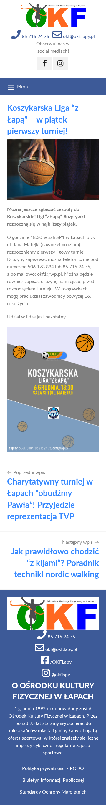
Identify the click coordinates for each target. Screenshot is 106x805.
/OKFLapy (60, 662)
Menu (23, 86)
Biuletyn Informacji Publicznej (53, 780)
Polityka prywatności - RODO (53, 768)
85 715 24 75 (35, 36)
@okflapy (60, 674)
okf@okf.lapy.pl (78, 36)
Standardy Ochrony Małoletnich (53, 792)
